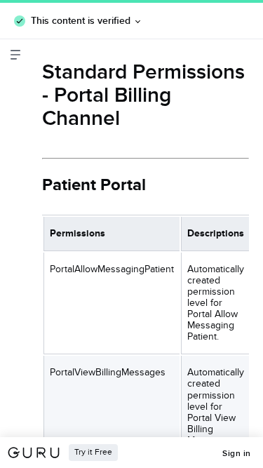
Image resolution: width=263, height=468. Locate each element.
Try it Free (93, 452)
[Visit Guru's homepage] (38, 452)
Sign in (236, 453)
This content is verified (80, 20)
